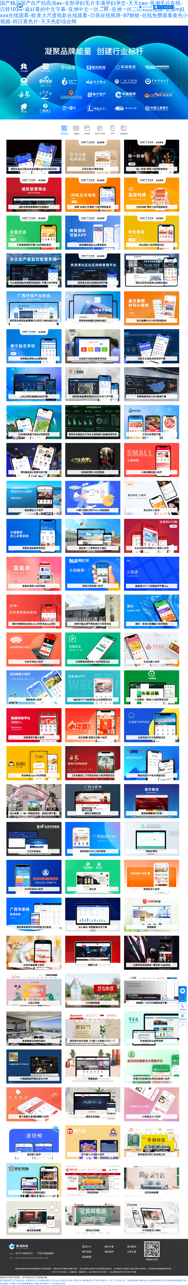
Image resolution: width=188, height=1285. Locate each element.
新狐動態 (86, 1256)
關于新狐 (116, 7)
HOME (73, 7)
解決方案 (94, 7)
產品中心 (83, 7)
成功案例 (105, 7)
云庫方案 (131, 1251)
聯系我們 (127, 7)
